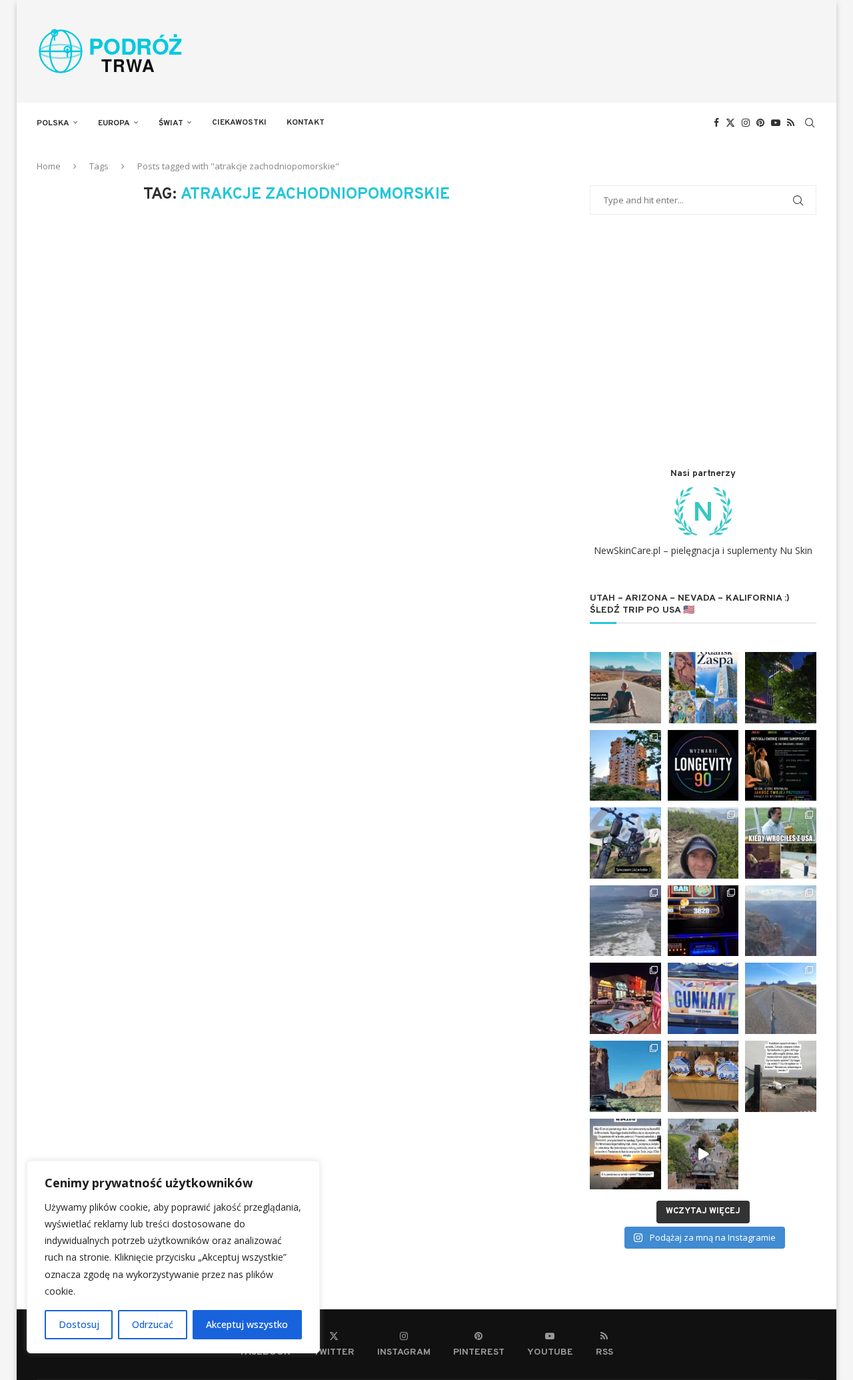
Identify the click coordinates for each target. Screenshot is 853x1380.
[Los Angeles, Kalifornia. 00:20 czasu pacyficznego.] (625, 921)
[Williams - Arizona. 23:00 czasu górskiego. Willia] (625, 998)
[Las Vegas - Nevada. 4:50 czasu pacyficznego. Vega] (703, 921)
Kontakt (306, 122)
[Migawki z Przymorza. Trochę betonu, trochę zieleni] (625, 765)
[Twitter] (730, 122)
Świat (171, 123)
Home (49, 166)
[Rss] (790, 122)
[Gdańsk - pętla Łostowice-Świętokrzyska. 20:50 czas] (780, 843)
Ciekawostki (239, 122)
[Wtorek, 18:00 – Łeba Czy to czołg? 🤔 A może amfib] (625, 843)
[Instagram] (746, 122)
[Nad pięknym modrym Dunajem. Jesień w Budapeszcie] (703, 1154)
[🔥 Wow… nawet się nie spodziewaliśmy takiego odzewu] (703, 765)
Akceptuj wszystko (247, 1324)
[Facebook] (716, 122)
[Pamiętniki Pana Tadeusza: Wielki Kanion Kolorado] (780, 921)
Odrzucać (152, 1324)
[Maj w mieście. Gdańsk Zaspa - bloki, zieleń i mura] (703, 687)
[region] (173, 1257)
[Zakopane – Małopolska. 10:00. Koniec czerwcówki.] (703, 843)
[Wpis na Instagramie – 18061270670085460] (780, 1076)
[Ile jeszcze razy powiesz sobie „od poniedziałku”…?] (780, 765)
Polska (53, 123)
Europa (114, 123)
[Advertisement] (703, 341)
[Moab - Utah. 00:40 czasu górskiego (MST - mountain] (625, 1076)
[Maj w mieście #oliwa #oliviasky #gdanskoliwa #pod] (780, 687)
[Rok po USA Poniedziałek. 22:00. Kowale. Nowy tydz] (625, 687)
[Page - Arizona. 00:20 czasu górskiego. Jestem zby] (780, 998)
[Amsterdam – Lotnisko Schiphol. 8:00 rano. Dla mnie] (703, 1076)
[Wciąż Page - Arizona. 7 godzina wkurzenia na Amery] (703, 998)
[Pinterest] (760, 122)
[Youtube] (775, 122)
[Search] (809, 122)
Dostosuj (79, 1324)
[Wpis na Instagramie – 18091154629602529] (625, 1154)
